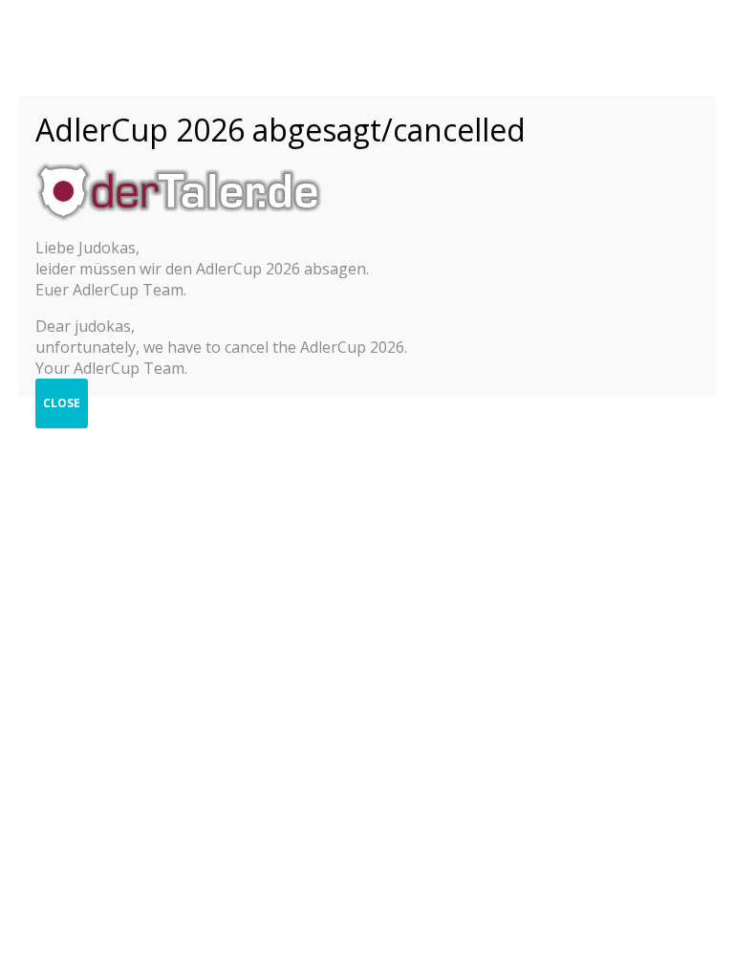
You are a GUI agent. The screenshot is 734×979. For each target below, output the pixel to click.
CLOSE (61, 403)
